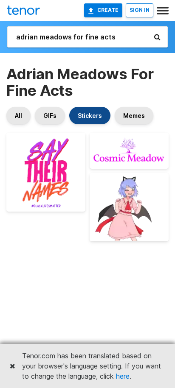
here (123, 376)
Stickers (90, 115)
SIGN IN (140, 10)
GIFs (49, 115)
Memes (134, 115)
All (18, 115)
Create (108, 10)
